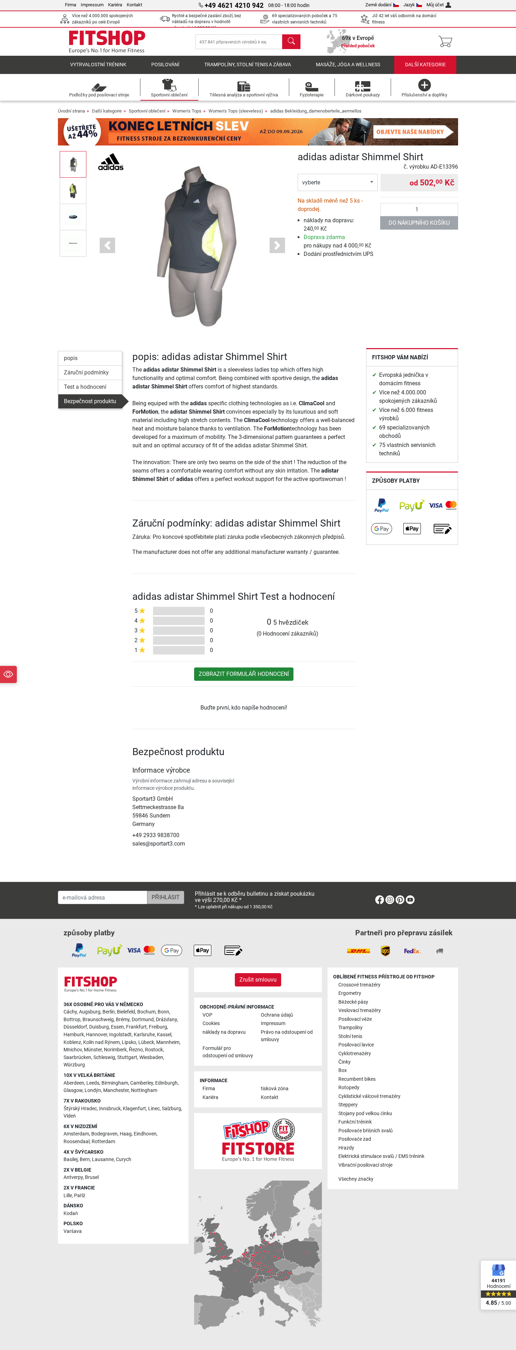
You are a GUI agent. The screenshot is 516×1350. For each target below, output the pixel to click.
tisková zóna (275, 1089)
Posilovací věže (355, 1019)
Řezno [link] (136, 1050)
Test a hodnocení (85, 387)
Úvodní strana (71, 111)
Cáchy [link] (70, 1012)
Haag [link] (126, 1134)
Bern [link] (85, 1159)
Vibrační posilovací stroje (365, 1165)
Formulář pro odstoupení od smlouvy (228, 1052)
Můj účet (435, 4)
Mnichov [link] (73, 1050)
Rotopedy (348, 1088)
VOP (207, 1015)
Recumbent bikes (357, 1079)
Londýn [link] (93, 1090)
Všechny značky (355, 1179)
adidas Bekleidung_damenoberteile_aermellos (316, 111)
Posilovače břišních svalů (365, 1131)
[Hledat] (291, 41)
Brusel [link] (92, 1177)
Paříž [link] (79, 1196)
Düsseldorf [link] (75, 1027)
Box (342, 1070)
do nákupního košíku (419, 222)
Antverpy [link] (73, 1177)
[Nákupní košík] (447, 42)
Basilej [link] (71, 1159)
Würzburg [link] (74, 1065)
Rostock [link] (154, 1050)
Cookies (211, 1023)
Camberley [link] (141, 1083)
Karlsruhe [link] (144, 1035)
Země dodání (378, 4)
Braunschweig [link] (98, 1020)
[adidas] (111, 161)
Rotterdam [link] (103, 1142)
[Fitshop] (107, 41)
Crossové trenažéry (359, 985)
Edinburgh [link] (166, 1083)
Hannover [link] (96, 1035)
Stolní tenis (350, 1036)
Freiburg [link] (158, 1027)
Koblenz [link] (72, 1042)
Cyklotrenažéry (354, 1054)
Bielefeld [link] (126, 1012)
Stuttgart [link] (127, 1057)
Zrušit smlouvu (258, 979)
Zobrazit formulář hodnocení (244, 674)
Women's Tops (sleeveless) (236, 111)
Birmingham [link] (114, 1083)
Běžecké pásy (353, 1002)
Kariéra (115, 4)
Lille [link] (68, 1196)
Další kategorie (425, 65)
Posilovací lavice (356, 1045)
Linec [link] (154, 1109)
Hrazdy (346, 1148)
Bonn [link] (163, 1012)
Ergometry (349, 993)
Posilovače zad (354, 1139)
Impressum (92, 4)
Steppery (348, 1105)
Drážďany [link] (166, 1020)
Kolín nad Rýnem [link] (101, 1042)
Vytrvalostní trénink (98, 65)
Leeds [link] (92, 1083)
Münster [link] (93, 1050)
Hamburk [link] (74, 1035)
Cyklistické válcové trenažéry (369, 1096)
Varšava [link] (73, 1231)
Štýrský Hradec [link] (80, 1109)
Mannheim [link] (167, 1042)
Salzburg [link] (171, 1109)
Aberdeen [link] (74, 1083)
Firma (70, 4)
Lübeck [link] (146, 1042)
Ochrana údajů (277, 1015)
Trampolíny (350, 1028)
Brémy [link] (123, 1020)
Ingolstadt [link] (120, 1035)
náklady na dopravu (224, 1032)
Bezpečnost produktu (90, 401)
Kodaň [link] (71, 1213)
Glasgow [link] (73, 1090)
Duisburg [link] (99, 1027)
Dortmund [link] (143, 1020)
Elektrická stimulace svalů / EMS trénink (381, 1156)
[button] (73, 164)
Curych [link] (123, 1159)
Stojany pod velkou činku (365, 1114)
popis (71, 358)
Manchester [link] (116, 1090)
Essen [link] (117, 1027)
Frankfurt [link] (136, 1027)
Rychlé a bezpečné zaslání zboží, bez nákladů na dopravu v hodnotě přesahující (206, 21)
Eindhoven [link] (145, 1134)
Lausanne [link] (103, 1159)
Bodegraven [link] (104, 1134)
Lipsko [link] (129, 1042)
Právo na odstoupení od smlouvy (287, 1036)
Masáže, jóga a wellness (348, 65)
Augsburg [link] (89, 1012)
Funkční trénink (355, 1122)
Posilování (165, 65)
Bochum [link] (146, 1012)
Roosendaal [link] (77, 1142)
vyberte (311, 182)
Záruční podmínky (86, 372)
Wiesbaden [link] (151, 1057)
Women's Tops (186, 111)
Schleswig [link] (104, 1057)
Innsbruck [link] (110, 1109)
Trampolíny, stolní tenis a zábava (247, 65)
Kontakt (134, 4)
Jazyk (409, 4)
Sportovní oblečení (147, 111)
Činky (344, 1062)
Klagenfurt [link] (134, 1109)
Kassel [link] (164, 1035)
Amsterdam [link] (76, 1134)
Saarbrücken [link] (77, 1057)
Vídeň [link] (70, 1116)
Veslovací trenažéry (359, 1010)
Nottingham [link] (144, 1090)
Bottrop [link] (72, 1020)
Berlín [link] (108, 1012)
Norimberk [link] (115, 1050)
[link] (382, 505)
